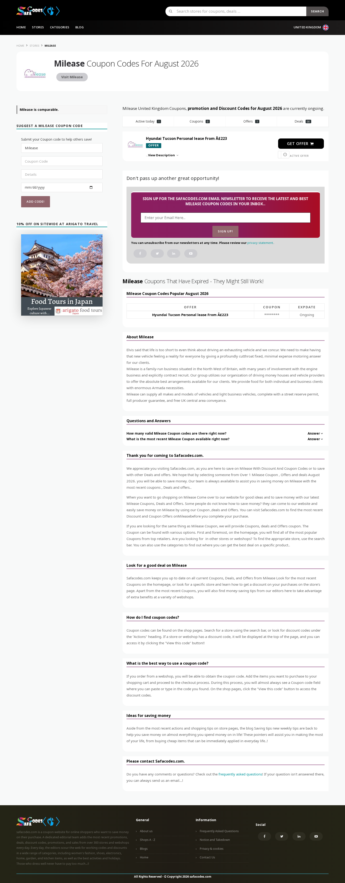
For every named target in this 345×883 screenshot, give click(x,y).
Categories (59, 27)
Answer (314, 433)
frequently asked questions (240, 774)
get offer (298, 143)
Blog (79, 27)
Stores (38, 27)
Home (21, 27)
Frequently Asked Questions (219, 831)
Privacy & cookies (211, 849)
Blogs (144, 849)
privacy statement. (260, 243)
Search (317, 11)
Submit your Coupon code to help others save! (56, 139)
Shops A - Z (147, 840)
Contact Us (207, 857)
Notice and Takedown (215, 840)
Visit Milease (72, 77)
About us (146, 831)
